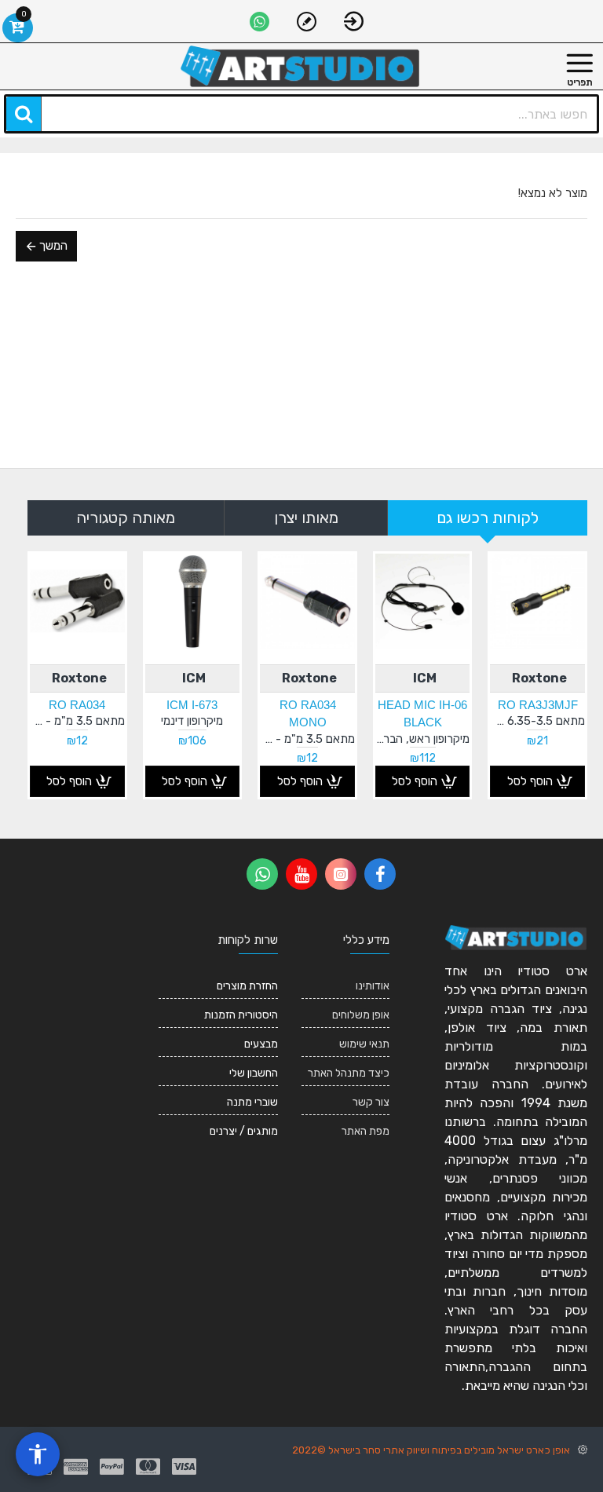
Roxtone (539, 678)
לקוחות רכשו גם (488, 517)
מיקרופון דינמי (192, 721)
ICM (425, 678)
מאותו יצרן (306, 517)
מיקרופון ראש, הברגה (422, 739)
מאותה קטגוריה (125, 517)
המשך (53, 246)
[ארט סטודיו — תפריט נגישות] (38, 1454)
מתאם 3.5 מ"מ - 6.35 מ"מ (77, 721)
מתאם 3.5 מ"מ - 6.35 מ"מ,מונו (307, 739)
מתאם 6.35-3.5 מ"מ (537, 721)
